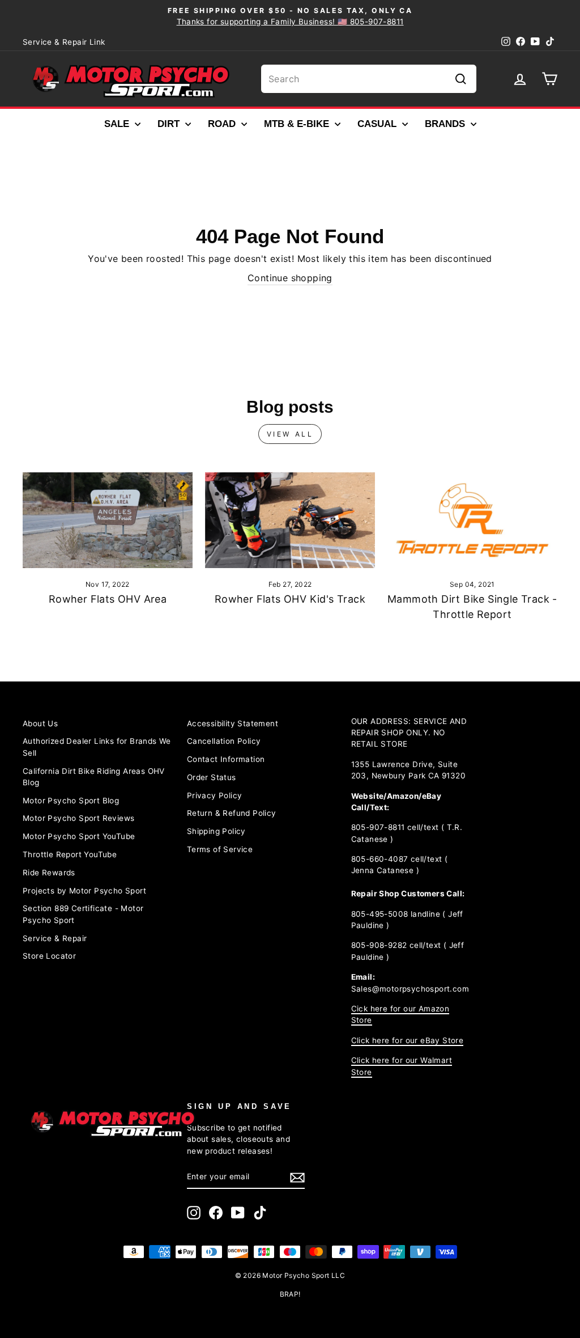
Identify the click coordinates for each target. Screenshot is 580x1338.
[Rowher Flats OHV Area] (108, 520)
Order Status (211, 777)
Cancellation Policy (224, 741)
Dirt (169, 123)
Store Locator (49, 955)
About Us (40, 723)
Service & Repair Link (64, 41)
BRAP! (290, 1294)
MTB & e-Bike (298, 123)
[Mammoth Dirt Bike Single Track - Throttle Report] (472, 520)
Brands (446, 123)
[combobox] (369, 79)
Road (223, 123)
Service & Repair (55, 938)
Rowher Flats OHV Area (108, 599)
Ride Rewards (49, 872)
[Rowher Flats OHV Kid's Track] (290, 520)
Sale (118, 123)
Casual (378, 123)
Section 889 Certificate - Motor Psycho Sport (83, 914)
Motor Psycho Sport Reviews (78, 818)
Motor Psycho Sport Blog (71, 800)
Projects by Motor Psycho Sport (84, 890)
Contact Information (226, 759)
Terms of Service (220, 849)
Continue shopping (290, 277)
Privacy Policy (214, 795)
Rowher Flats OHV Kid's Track (290, 599)
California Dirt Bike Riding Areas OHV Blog (94, 777)
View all (290, 434)
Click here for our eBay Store (407, 1040)
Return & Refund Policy (231, 813)
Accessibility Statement (232, 723)
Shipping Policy (216, 831)
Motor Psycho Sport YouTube (79, 836)
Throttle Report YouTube (70, 854)
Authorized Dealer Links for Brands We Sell (97, 746)
